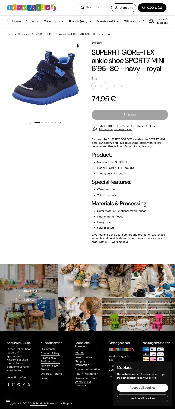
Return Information (86, 374)
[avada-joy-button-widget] (8, 401)
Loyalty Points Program (49, 367)
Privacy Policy (83, 357)
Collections (24, 34)
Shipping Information (82, 363)
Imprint (79, 352)
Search (45, 378)
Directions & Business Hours (50, 359)
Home (10, 34)
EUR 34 (118, 86)
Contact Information (87, 369)
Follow (29, 300)
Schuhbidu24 (38, 403)
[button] (152, 7)
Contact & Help (50, 353)
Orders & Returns (52, 374)
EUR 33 (99, 86)
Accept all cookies (143, 388)
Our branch (48, 349)
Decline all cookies (143, 398)
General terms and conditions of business (86, 381)
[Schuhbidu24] (31, 7)
